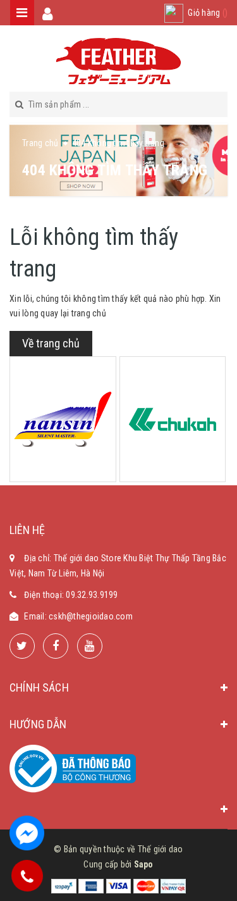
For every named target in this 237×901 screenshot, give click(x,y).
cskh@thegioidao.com (91, 616)
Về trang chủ (51, 343)
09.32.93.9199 (92, 595)
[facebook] (55, 646)
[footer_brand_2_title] (173, 419)
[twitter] (22, 646)
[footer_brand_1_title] (63, 419)
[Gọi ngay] (27, 875)
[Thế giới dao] (119, 61)
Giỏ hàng (208, 13)
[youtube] (89, 646)
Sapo (144, 864)
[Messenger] (26, 833)
